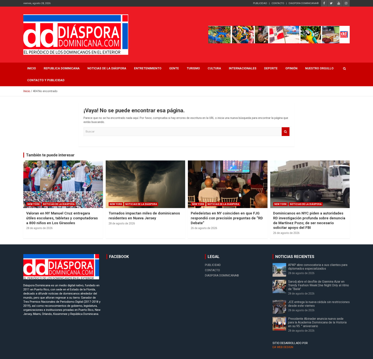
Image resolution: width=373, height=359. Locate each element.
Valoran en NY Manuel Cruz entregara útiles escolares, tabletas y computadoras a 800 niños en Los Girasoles (62, 218)
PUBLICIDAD (260, 3)
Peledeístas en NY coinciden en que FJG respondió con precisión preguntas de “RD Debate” (227, 218)
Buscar (285, 131)
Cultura (214, 68)
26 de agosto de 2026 (204, 228)
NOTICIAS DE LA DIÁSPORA (106, 68)
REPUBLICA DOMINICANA (62, 68)
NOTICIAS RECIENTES (294, 256)
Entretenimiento (147, 68)
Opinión (291, 68)
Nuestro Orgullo (319, 68)
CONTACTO (278, 3)
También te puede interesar (50, 155)
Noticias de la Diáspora (59, 204)
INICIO (31, 68)
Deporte (271, 68)
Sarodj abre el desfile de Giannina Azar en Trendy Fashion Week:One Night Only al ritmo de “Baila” (318, 285)
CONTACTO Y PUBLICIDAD (45, 80)
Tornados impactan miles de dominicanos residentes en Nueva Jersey (144, 215)
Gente (174, 68)
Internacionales (242, 68)
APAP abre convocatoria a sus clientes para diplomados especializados (317, 266)
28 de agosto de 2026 (39, 228)
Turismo (193, 68)
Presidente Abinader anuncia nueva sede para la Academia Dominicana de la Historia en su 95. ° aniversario (317, 322)
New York (33, 204)
